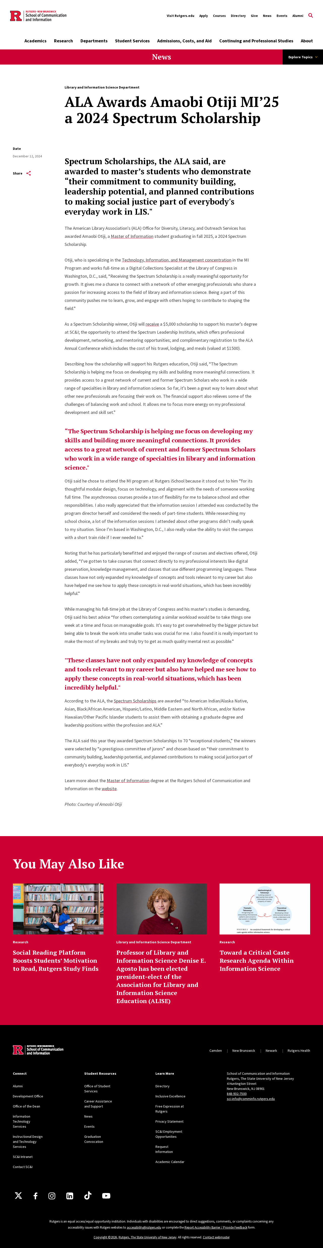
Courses (219, 16)
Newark (271, 1050)
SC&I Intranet (23, 1156)
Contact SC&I (23, 1167)
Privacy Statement (169, 1121)
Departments (93, 41)
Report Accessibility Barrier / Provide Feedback (215, 1227)
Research (63, 41)
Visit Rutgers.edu (180, 16)
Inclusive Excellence (170, 1096)
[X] (18, 1196)
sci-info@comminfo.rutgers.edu (251, 1098)
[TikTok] (87, 1196)
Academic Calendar (169, 1161)
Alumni (297, 16)
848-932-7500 (237, 1093)
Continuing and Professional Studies (256, 41)
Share (17, 173)
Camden (215, 1050)
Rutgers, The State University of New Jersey (147, 1237)
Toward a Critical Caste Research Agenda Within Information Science (257, 960)
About (307, 41)
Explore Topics (300, 57)
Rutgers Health (299, 1050)
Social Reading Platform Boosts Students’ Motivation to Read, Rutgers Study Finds (55, 960)
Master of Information (132, 236)
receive (152, 324)
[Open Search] (310, 16)
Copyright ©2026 (105, 1237)
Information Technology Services (21, 1121)
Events (282, 16)
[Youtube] (106, 1196)
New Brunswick (243, 1050)
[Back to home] (38, 1050)
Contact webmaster (216, 1237)
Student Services (132, 41)
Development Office (28, 1096)
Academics (35, 41)
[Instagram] (51, 1196)
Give (254, 16)
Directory (238, 16)
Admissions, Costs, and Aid (184, 41)
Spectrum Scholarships (135, 701)
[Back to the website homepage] (38, 15)
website (109, 788)
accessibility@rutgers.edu (144, 1227)
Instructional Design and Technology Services (28, 1141)
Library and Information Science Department (102, 87)
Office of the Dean (26, 1106)
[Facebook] (35, 1196)
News (267, 16)
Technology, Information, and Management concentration (176, 260)
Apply (203, 16)
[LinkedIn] (69, 1196)
